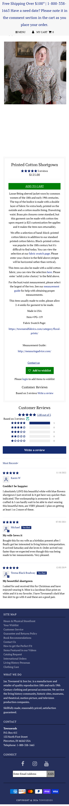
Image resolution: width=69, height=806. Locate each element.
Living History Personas (16, 662)
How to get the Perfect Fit (17, 646)
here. (49, 272)
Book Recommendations (17, 637)
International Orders (14, 658)
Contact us (34, 362)
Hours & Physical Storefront (19, 621)
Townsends (46, 800)
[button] (29, 171)
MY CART (45, 32)
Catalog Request (12, 654)
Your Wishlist (11, 625)
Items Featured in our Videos (19, 650)
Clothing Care (11, 667)
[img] (11, 473)
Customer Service (13, 629)
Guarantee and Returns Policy (20, 633)
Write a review (45, 393)
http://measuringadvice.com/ (34, 351)
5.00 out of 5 (44, 415)
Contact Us (9, 642)
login (25, 379)
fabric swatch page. (39, 253)
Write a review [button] (34, 450)
